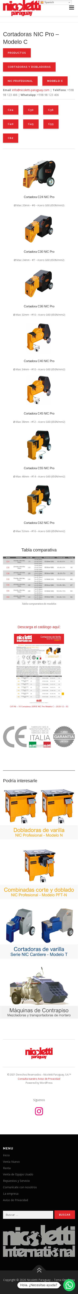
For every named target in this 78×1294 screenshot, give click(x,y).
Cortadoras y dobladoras (29, 66)
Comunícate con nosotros (20, 1187)
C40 (11, 123)
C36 (51, 109)
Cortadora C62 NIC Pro (39, 522)
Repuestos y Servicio (16, 1181)
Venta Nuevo (11, 1162)
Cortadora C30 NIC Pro (39, 251)
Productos (17, 52)
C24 (11, 109)
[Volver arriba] (39, 1270)
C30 (31, 109)
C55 (51, 123)
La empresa (10, 1193)
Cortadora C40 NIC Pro (39, 361)
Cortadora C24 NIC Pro (39, 197)
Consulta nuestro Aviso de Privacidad (39, 1079)
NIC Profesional (20, 80)
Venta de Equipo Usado (18, 1174)
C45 (31, 123)
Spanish (49, 2)
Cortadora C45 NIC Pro (39, 413)
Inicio (6, 1155)
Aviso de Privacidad (15, 1200)
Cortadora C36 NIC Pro (39, 306)
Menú (71, 7)
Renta (7, 1168)
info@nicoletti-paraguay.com (30, 90)
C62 (10, 138)
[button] (69, 1285)
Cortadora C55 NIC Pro (39, 468)
